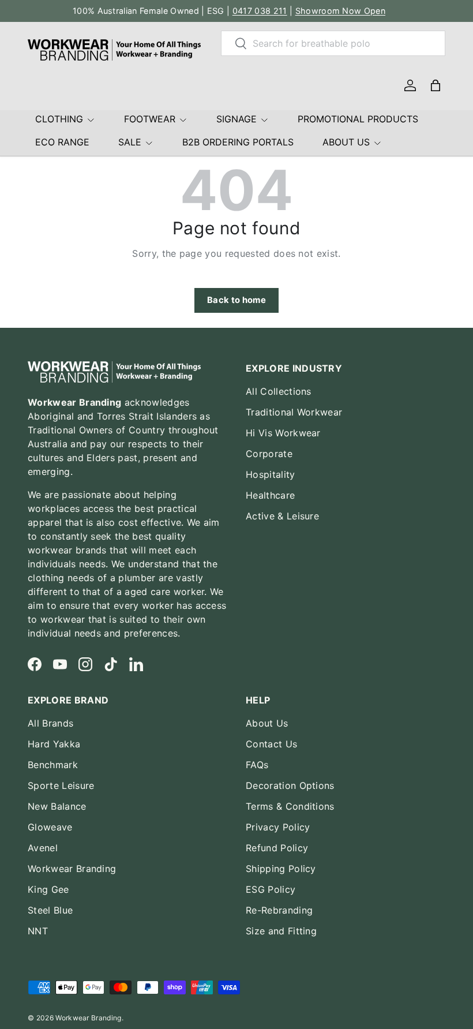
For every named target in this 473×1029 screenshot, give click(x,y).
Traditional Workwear (294, 412)
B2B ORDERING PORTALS (238, 142)
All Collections (278, 391)
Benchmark (53, 764)
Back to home (236, 300)
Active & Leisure (282, 516)
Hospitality (270, 474)
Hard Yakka (54, 744)
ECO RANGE (62, 142)
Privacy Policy (278, 827)
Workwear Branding (72, 868)
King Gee (48, 889)
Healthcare (270, 495)
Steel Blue (50, 910)
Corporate (269, 453)
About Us (267, 723)
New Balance (57, 806)
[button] (435, 85)
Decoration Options (290, 785)
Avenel (43, 848)
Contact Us (271, 744)
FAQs (257, 764)
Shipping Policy (281, 868)
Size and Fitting (281, 931)
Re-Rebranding (279, 910)
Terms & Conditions (290, 806)
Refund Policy (277, 848)
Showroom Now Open (340, 11)
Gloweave (50, 827)
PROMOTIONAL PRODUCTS (358, 119)
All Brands (50, 723)
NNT (38, 931)
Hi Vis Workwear (283, 433)
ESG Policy (270, 889)
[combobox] (333, 43)
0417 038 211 (259, 11)
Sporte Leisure (61, 785)
